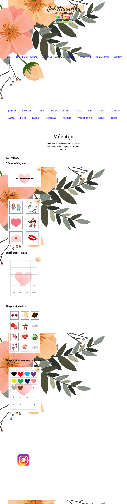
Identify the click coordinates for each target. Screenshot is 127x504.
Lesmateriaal (84, 57)
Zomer (114, 117)
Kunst (102, 110)
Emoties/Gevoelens (59, 110)
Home (8, 57)
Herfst (79, 110)
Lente (11, 117)
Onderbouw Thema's (26, 57)
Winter (101, 117)
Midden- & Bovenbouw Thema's (57, 57)
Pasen (23, 117)
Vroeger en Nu (84, 117)
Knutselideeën (102, 57)
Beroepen (26, 110)
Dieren (41, 110)
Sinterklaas (50, 117)
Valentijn (66, 117)
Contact (118, 57)
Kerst (90, 110)
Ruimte (35, 117)
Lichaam (115, 110)
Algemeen (11, 110)
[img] (63, 11)
